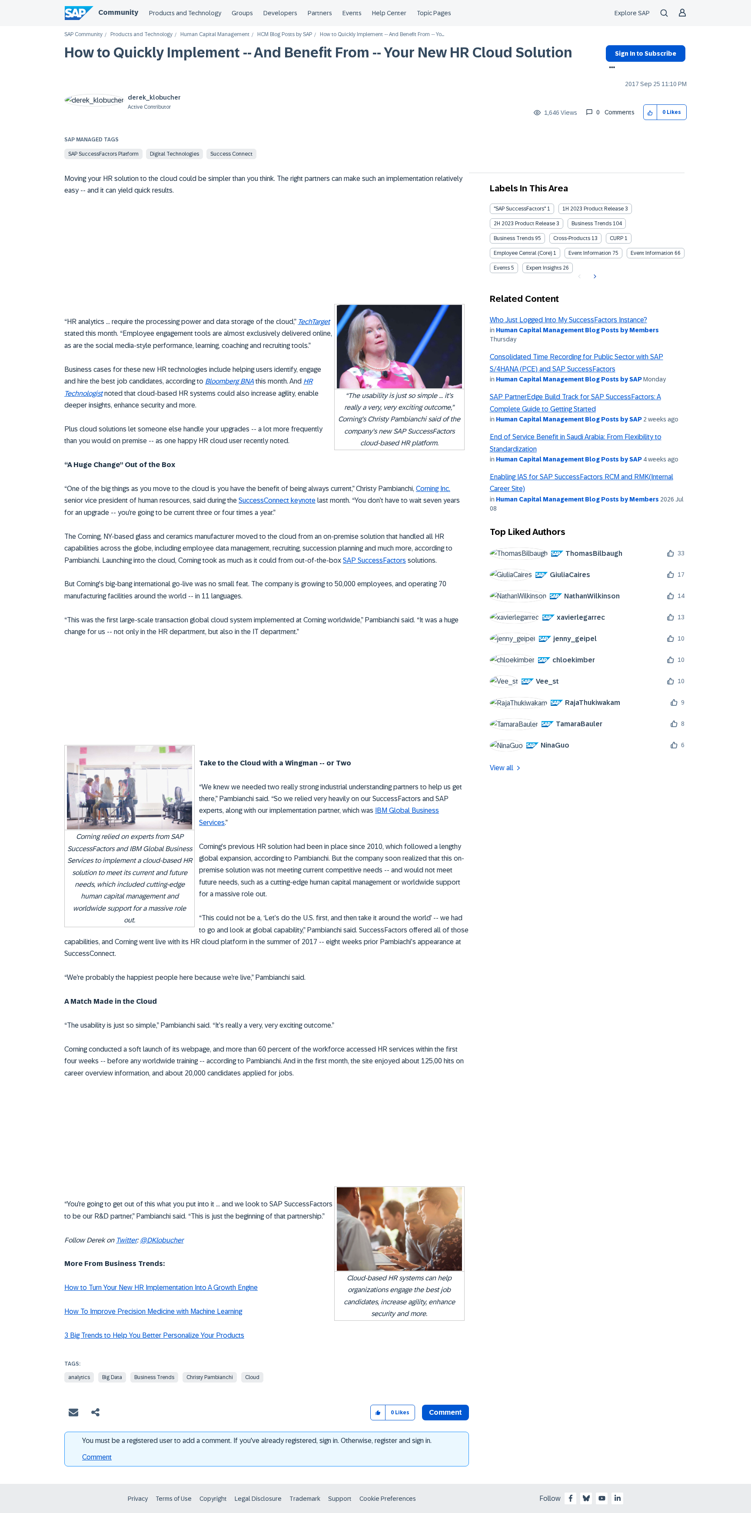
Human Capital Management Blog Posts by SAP (569, 379)
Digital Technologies (174, 154)
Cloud (252, 1377)
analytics (79, 1377)
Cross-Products (571, 238)
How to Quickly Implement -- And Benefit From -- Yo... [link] (382, 34)
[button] (650, 112)
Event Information (589, 253)
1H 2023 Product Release (593, 209)
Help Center (389, 13)
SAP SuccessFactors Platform (103, 154)
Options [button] (610, 68)
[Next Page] (594, 276)
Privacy (138, 1498)
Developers (280, 13)
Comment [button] (445, 1412)
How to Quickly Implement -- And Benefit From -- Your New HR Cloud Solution (318, 52)
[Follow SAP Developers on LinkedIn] (617, 1498)
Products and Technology (185, 13)
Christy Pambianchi (209, 1377)
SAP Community (83, 34)
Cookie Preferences (387, 1498)
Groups (242, 13)
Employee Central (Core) (523, 253)
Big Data (112, 1377)
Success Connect (231, 154)
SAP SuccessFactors (374, 560)
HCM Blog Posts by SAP (284, 34)
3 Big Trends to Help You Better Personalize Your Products (154, 1335)
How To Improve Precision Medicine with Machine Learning (153, 1311)
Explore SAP (632, 13)
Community (118, 12)
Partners (320, 13)
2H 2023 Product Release (524, 223)
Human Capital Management (214, 34)
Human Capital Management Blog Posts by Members (577, 330)
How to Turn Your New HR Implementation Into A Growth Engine (161, 1287)
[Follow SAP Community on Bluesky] (586, 1498)
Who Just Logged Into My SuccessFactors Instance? (568, 320)
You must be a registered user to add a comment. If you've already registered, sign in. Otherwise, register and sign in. (257, 1440)
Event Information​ (652, 253)
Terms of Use (174, 1498)
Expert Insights (544, 268)
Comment (97, 1457)
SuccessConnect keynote (277, 500)
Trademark (304, 1498)
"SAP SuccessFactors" (520, 209)
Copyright (213, 1498)
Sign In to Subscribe (645, 53)
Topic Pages (434, 13)
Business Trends (154, 1377)
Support (340, 1498)
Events (352, 13)
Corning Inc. (433, 488)
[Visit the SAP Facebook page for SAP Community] (570, 1498)
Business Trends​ (514, 238)
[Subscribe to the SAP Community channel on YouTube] (601, 1498)
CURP (616, 238)
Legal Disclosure (258, 1498)
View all (501, 768)
